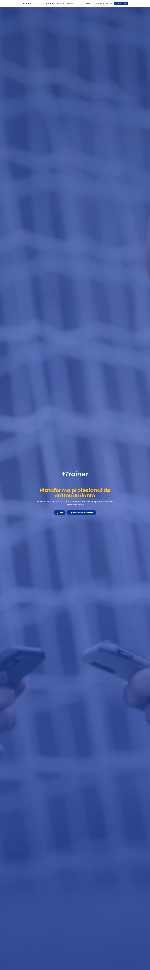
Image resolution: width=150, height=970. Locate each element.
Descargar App (121, 3)
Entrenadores (50, 3)
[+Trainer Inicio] (27, 3)
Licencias (70, 3)
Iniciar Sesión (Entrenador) (103, 3)
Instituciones (60, 3)
